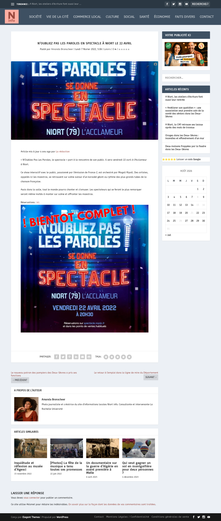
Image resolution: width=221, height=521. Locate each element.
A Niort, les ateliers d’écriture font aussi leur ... (55, 4)
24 (168, 220)
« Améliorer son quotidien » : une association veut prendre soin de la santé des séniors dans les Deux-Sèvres (184, 112)
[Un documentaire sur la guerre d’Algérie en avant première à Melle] (102, 448)
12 (180, 205)
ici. (38, 202)
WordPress (62, 517)
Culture (112, 17)
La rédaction (63, 151)
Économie (162, 17)
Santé (144, 17)
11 (174, 205)
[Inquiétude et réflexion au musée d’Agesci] (30, 448)
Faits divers (185, 17)
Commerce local (87, 17)
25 (174, 220)
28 (192, 220)
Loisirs (107, 49)
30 (203, 220)
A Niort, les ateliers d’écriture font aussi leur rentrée (184, 98)
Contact (207, 17)
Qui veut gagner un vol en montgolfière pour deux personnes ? (138, 468)
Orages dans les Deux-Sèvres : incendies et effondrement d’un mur (184, 137)
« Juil (168, 235)
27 (186, 220)
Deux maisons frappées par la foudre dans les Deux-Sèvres (185, 148)
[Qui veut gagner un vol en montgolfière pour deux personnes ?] (138, 448)
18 (174, 213)
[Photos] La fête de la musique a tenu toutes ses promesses (66, 466)
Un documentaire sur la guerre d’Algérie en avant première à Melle (102, 468)
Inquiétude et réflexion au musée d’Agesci (28, 466)
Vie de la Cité (57, 17)
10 (168, 205)
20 (186, 213)
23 (203, 213)
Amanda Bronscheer (62, 49)
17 (168, 213)
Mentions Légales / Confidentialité (127, 517)
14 (192, 205)
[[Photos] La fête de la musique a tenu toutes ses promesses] (66, 448)
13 (186, 205)
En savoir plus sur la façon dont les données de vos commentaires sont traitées (112, 504)
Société (35, 17)
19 (180, 213)
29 (197, 220)
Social (129, 17)
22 (197, 213)
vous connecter (32, 497)
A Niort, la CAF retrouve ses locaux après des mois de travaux (184, 126)
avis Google (194, 159)
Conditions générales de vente (170, 517)
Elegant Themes (31, 517)
